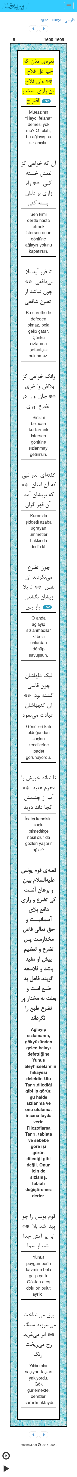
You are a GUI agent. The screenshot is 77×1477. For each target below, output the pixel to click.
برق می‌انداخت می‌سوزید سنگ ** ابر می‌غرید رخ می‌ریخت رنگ (39, 1335)
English (43, 20)
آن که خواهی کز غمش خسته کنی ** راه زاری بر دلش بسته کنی (38, 183)
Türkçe (56, 20)
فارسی (69, 20)
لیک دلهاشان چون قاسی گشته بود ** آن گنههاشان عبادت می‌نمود (38, 696)
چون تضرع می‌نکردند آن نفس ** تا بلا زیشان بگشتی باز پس (38, 587)
